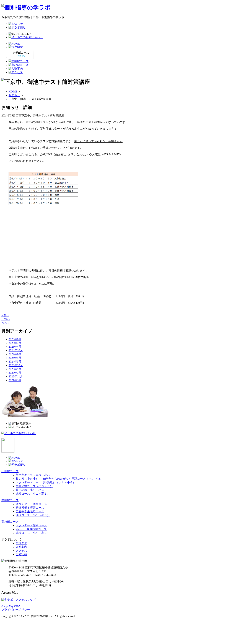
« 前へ (5, 315)
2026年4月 (15, 346)
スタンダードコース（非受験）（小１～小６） (46, 482)
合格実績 (21, 554)
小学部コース (10, 471)
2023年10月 (16, 365)
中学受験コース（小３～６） (34, 486)
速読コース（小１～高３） (33, 493)
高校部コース (10, 521)
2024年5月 (15, 357)
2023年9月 (15, 369)
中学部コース (10, 500)
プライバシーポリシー (15, 609)
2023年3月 (15, 372)
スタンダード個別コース (31, 503)
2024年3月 (15, 361)
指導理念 (21, 543)
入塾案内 (21, 546)
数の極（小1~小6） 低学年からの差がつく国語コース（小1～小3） (59, 478)
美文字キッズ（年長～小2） (33, 474)
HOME (13, 91)
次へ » (5, 322)
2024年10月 (16, 350)
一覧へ (5, 319)
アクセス (21, 550)
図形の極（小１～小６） (31, 489)
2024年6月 (15, 354)
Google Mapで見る (10, 606)
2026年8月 (15, 339)
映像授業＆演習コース (30, 507)
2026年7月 (15, 342)
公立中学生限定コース (30, 511)
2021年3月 (15, 380)
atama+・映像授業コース (31, 529)
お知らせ (14, 95)
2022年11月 (16, 376)
